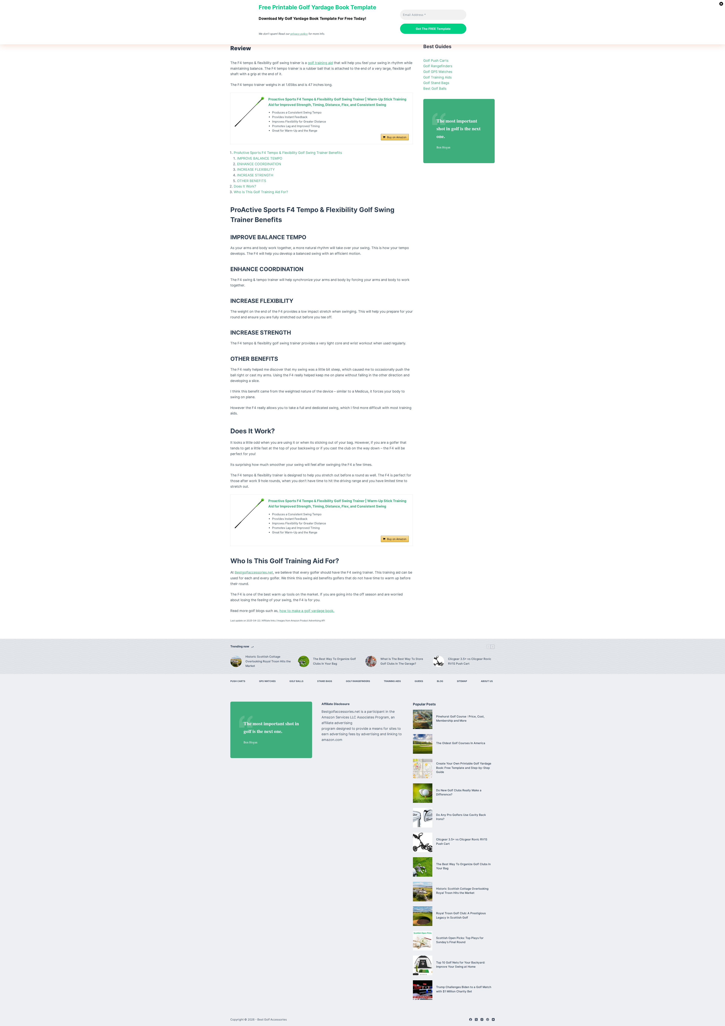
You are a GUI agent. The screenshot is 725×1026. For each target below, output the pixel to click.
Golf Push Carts (435, 60)
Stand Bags (324, 681)
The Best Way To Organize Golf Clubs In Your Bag (334, 661)
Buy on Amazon (396, 137)
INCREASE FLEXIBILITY (256, 169)
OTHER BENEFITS (251, 181)
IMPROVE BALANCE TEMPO (259, 158)
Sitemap (462, 681)
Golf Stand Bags (436, 83)
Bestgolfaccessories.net (254, 572)
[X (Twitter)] (476, 1019)
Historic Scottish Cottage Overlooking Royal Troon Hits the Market (268, 661)
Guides (419, 681)
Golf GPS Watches (437, 72)
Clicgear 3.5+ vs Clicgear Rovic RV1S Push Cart (469, 661)
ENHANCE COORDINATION (259, 164)
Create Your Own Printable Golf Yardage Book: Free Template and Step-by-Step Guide (463, 768)
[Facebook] (470, 1019)
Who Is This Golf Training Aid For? (261, 192)
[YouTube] (493, 1019)
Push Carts (237, 681)
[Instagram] (482, 1019)
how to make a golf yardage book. (306, 611)
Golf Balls (296, 681)
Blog (440, 681)
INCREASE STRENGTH (255, 175)
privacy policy (299, 33)
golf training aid (320, 63)
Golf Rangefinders (437, 66)
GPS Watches (267, 681)
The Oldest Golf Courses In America (460, 743)
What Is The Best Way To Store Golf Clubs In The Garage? (401, 661)
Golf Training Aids (437, 77)
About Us (487, 681)
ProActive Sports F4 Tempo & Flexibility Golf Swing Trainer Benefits (288, 153)
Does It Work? (245, 186)
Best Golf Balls (434, 88)
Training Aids (392, 681)
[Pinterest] (487, 1019)
